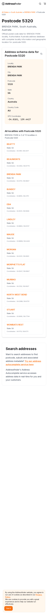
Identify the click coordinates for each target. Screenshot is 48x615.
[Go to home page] (13, 3)
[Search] (40, 3)
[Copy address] (41, 54)
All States (5, 12)
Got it (8, 608)
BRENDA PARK (29, 12)
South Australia (16, 12)
